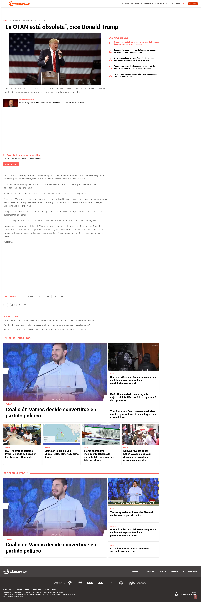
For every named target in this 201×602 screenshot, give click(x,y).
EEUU (22, 296)
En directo (193, 4)
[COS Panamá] (90, 585)
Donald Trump (35, 296)
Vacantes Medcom (50, 590)
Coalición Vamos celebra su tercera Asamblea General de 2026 (130, 550)
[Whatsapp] (18, 305)
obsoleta (59, 296)
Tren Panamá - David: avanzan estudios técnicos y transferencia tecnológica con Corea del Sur (133, 414)
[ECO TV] (100, 585)
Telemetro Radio (173, 4)
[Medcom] (141, 585)
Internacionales (17, 20)
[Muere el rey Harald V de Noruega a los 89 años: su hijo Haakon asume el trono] (10, 106)
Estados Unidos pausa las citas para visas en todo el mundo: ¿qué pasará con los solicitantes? (46, 325)
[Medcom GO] (59, 585)
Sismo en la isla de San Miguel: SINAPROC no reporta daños (62, 454)
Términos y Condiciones (12, 590)
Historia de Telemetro (32, 590)
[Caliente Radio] (121, 585)
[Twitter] (12, 305)
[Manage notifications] (195, 597)
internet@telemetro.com (15, 596)
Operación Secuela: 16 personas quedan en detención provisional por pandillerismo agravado (133, 380)
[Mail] (25, 305)
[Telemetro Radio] (131, 585)
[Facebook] (6, 305)
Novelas (158, 4)
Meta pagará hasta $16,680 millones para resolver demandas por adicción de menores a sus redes (48, 320)
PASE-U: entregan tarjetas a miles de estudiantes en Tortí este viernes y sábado (135, 75)
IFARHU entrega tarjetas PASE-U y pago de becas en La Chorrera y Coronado (20, 454)
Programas (136, 4)
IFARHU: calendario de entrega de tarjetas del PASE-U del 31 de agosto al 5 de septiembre (133, 397)
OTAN (48, 296)
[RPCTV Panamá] (70, 585)
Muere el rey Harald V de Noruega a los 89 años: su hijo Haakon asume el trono (51, 103)
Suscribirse (11, 164)
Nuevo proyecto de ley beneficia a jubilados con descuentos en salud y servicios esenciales (134, 59)
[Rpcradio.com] (111, 585)
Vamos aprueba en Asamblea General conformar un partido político (131, 514)
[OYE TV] (80, 585)
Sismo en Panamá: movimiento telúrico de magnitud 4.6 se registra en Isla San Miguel (135, 51)
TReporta (123, 4)
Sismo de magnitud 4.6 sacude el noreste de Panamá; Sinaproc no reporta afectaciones (136, 43)
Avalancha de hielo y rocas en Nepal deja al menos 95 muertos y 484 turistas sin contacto (44, 329)
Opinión (147, 4)
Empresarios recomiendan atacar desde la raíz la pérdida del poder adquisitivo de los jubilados (134, 67)
